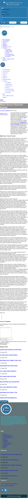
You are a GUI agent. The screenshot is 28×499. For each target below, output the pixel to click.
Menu (2, 100)
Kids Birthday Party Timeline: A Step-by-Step (10, 360)
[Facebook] (2, 490)
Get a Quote (2, 101)
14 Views (2, 110)
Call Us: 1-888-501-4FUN (8, 59)
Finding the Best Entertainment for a (8, 397)
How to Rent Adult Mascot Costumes (8, 387)
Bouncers (5, 45)
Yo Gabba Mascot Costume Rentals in (8, 355)
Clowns (4, 43)
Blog (4, 57)
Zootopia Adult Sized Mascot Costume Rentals (10, 349)
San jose (7, 52)
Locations (5, 48)
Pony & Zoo (5, 41)
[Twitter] (4, 23)
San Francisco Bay (9, 54)
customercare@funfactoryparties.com (9, 483)
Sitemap (5, 446)
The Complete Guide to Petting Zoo (8, 371)
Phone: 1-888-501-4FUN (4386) (7, 485)
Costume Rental (6, 40)
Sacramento (7, 56)
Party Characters (6, 39)
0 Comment (6, 110)
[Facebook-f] (2, 23)
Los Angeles (8, 49)
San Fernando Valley (9, 55)
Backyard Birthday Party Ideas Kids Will (9, 381)
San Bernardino (8, 51)
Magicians (5, 44)
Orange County (8, 50)
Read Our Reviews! (7, 46)
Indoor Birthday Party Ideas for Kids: (9, 365)
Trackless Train (7, 442)
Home (5, 434)
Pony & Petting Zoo (8, 437)
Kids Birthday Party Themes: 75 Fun (8, 392)
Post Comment (3, 344)
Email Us (5, 60)
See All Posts (4, 401)
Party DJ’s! (6, 445)
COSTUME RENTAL (8, 436)
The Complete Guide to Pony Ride (8, 376)
